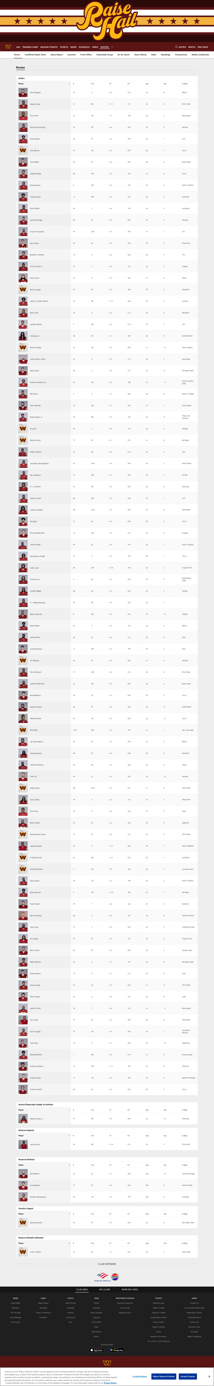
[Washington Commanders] (107, 1363)
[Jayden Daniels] (23, 324)
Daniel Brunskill (36, 1223)
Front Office (96, 1322)
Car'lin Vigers (35, 1031)
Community (15, 1322)
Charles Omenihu (37, 765)
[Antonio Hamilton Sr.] (23, 382)
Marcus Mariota (36, 614)
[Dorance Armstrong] (23, 127)
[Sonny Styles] (23, 985)
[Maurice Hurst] (23, 440)
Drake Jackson (35, 452)
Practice (70, 1313)
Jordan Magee (35, 591)
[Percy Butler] (23, 208)
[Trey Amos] (23, 115)
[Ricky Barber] (23, 138)
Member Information (159, 1336)
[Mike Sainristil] (23, 892)
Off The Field (16, 1313)
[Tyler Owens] (23, 799)
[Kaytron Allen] (23, 104)
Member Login (158, 1303)
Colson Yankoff (36, 1089)
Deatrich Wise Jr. (36, 1119)
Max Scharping (36, 915)
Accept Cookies (188, 1376)
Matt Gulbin (34, 371)
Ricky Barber (35, 139)
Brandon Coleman (37, 255)
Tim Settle (34, 939)
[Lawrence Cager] (23, 220)
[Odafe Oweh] (23, 788)
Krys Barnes (34, 150)
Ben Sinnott (34, 950)
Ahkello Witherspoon (38, 1197)
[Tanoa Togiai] (23, 996)
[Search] (176, 47)
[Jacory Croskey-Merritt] (23, 301)
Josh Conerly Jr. (36, 266)
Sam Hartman (35, 405)
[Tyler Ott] (23, 776)
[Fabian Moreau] (23, 718)
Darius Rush (34, 881)
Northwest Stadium (125, 1298)
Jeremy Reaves (36, 846)
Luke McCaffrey (36, 649)
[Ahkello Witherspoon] (23, 1196)
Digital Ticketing (158, 1327)
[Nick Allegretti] (23, 92)
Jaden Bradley (35, 174)
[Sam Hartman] (23, 405)
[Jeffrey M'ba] (23, 637)
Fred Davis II (34, 336)
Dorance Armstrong (37, 127)
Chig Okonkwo (36, 753)
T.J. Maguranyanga (37, 602)
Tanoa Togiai (35, 997)
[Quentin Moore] (23, 706)
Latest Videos (43, 1303)
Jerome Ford (35, 1144)
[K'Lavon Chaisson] (23, 231)
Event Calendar (96, 1313)
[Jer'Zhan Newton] (23, 741)
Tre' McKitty (34, 660)
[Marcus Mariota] (23, 614)
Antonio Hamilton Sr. (38, 382)
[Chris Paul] (23, 811)
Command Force (194, 1317)
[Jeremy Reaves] (23, 845)
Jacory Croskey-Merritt (39, 301)
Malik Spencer (35, 962)
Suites (158, 1332)
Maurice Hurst (35, 440)
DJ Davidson (35, 1185)
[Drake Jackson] (23, 451)
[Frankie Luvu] (23, 579)
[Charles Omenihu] (23, 764)
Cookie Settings (140, 1376)
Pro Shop (194, 1332)
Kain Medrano (35, 695)
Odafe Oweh (35, 788)
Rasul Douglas (35, 347)
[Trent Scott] (23, 927)
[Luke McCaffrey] (23, 649)
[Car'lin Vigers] (23, 1031)
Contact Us (194, 1303)
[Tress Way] (23, 1043)
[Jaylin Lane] (23, 567)
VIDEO (43, 1298)
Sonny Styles (35, 985)
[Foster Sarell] (23, 903)
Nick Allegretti (35, 92)
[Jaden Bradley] (23, 173)
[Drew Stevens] (23, 973)
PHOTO (71, 1298)
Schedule (96, 1308)
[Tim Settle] (23, 938)
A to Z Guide (125, 1308)
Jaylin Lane (34, 568)
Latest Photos (70, 1303)
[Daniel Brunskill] (23, 1222)
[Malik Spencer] (23, 961)
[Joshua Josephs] (23, 509)
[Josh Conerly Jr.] (23, 266)
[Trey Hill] (23, 428)
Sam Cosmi (34, 278)
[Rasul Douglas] (23, 347)
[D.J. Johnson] (23, 486)
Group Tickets (158, 1322)
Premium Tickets (158, 1313)
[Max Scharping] (23, 915)
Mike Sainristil (35, 892)
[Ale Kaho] (23, 521)
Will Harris (34, 394)
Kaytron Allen (35, 104)
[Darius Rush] (23, 880)
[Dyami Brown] (23, 185)
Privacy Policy (110, 1383)
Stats (96, 1327)
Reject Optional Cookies (164, 1376)
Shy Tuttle (34, 1020)
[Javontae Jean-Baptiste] (23, 463)
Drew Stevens (35, 973)
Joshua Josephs (36, 510)
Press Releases (15, 1317)
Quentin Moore (36, 707)
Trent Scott (34, 927)
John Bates (34, 162)
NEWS (15, 1298)
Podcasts (43, 1317)
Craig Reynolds (36, 857)
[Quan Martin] (23, 625)
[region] (107, 1376)
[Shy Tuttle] (23, 1019)
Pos (92, 84)
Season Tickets (159, 1308)
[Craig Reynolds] (23, 857)
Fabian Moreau (35, 718)
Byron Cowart (35, 290)
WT (128, 84)
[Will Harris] (23, 393)
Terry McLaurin (35, 672)
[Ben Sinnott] (23, 950)
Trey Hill (33, 429)
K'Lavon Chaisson (37, 232)
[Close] (209, 1376)
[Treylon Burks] (23, 196)
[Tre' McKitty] (23, 660)
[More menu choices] (112, 47)
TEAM (96, 1298)
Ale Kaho (33, 521)
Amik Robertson (36, 869)
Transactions (96, 1332)
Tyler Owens (34, 800)
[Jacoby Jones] (23, 498)
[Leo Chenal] (23, 243)
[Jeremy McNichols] (23, 683)
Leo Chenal (34, 243)
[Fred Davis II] (23, 335)
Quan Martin (35, 626)
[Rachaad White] (23, 1054)
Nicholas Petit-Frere (37, 834)
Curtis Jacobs (35, 1252)
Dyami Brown (35, 185)
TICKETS (158, 1298)
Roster (96, 1303)
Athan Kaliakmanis (37, 533)
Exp (165, 84)
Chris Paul (34, 811)
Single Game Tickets (159, 1317)
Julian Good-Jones (37, 359)
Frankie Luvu (35, 579)
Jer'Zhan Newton (36, 742)
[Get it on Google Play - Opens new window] (116, 1351)
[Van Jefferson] (23, 475)
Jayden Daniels (36, 324)
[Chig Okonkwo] (23, 753)
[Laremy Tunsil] (23, 1008)
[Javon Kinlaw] (23, 544)
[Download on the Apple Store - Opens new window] (96, 1350)
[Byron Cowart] (23, 289)
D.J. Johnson (35, 486)
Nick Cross (34, 313)
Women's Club (194, 1327)
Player (21, 84)
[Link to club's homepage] (8, 46)
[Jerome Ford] (23, 1144)
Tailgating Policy (125, 1313)
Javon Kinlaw (35, 544)
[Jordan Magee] (23, 591)
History (96, 1336)
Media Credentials (194, 1336)
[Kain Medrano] (23, 695)
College (184, 84)
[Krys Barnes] (23, 150)
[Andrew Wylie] (23, 1077)
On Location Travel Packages (158, 1341)
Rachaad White (36, 1055)
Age (147, 84)
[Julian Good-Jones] (23, 359)
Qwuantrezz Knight (37, 556)
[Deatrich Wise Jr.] (23, 1118)
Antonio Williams (36, 1066)
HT (110, 84)
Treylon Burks (35, 197)
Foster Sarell (35, 904)
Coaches (96, 1317)
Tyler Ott (33, 776)
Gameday (15, 1308)
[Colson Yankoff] (23, 1089)
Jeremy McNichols (37, 684)
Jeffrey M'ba (35, 637)
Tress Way (34, 1043)
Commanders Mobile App (194, 1308)
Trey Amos (34, 116)
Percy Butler (34, 208)
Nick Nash (34, 730)
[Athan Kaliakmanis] (23, 533)
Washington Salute (194, 1313)
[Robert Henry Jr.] (23, 417)
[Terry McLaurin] (23, 672)
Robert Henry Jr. (36, 417)
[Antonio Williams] (23, 1066)
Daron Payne (35, 823)
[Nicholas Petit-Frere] (23, 834)
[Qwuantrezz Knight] (23, 556)
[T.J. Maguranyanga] (23, 602)
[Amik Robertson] (23, 869)
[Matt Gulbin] (23, 370)
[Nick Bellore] (23, 1173)
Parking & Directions (125, 1303)
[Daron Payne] (23, 822)
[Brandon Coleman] (23, 254)
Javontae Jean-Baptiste (39, 463)
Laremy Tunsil (35, 1008)
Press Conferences (43, 1313)
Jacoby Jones (35, 498)
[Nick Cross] (23, 312)
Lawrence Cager (36, 220)
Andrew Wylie (35, 1078)
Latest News (15, 1303)
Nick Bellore (34, 1174)
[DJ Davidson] (23, 1185)
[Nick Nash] (23, 730)
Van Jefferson (35, 475)
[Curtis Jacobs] (23, 1251)
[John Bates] (23, 162)
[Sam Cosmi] (23, 278)
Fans (70, 1322)
